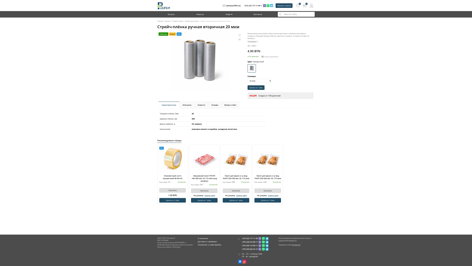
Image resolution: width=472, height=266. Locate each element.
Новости (200, 14)
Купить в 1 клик (256, 87)
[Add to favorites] (184, 148)
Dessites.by (296, 245)
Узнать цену (210, 195)
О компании (203, 238)
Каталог (171, 14)
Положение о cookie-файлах (209, 245)
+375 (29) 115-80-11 (250, 245)
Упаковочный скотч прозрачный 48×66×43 (172, 177)
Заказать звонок (284, 5)
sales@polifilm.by (233, 5)
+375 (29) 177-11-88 (250, 238)
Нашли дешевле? (271, 56)
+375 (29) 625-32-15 (250, 249)
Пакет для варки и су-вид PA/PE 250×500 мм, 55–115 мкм (268, 177)
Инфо (228, 14)
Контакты (258, 14)
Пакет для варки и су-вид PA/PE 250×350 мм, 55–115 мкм (236, 177)
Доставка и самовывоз (207, 241)
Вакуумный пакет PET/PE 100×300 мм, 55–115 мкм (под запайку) (204, 178)
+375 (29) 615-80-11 (250, 242)
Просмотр (172, 190)
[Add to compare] (184, 152)
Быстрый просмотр (172, 160)
